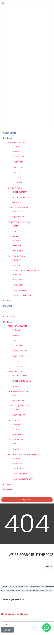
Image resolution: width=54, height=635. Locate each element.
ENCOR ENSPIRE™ (19, 192)
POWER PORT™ (18, 231)
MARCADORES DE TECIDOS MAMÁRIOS (23, 270)
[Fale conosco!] (46, 627)
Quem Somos (9, 133)
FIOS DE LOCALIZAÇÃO (17, 256)
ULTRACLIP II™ (17, 279)
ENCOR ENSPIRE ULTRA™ (22, 197)
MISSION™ (16, 245)
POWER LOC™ (18, 156)
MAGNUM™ (16, 240)
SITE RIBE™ (16, 177)
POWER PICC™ (18, 172)
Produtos (7, 138)
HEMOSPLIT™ (17, 211)
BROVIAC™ (16, 146)
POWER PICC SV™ (19, 167)
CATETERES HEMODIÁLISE (18, 207)
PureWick (7, 306)
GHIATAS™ (16, 265)
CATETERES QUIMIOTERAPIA (19, 222)
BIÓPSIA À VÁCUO (15, 188)
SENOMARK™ (17, 285)
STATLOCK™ (17, 183)
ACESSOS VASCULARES (17, 142)
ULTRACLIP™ (17, 274)
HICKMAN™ (16, 151)
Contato (7, 301)
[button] (27, 313)
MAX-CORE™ (17, 251)
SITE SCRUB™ (17, 162)
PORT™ (15, 226)
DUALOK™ (16, 260)
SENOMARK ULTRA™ (20, 290)
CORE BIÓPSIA (14, 236)
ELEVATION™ (17, 202)
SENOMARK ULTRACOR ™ (22, 295)
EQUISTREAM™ (18, 217)
